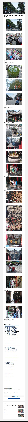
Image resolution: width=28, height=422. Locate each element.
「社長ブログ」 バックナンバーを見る (7, 393)
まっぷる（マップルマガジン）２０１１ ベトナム (9, 364)
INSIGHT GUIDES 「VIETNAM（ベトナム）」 (9, 362)
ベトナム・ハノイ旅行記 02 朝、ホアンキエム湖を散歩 (10, 348)
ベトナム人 (11, 392)
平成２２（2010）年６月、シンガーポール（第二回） (9, 375)
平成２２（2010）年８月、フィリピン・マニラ (9, 373)
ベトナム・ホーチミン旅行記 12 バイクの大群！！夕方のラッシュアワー (11, 336)
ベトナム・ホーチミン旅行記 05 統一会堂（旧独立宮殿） (10, 329)
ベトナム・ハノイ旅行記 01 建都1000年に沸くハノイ (9, 347)
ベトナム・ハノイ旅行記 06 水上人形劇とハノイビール (10, 352)
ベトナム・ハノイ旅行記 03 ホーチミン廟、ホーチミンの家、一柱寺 (11, 349)
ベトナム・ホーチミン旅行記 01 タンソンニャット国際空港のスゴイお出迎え (12, 325)
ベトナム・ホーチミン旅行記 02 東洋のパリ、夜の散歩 (10, 326)
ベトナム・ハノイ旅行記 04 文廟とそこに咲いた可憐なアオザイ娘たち (11, 350)
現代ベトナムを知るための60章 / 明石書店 (8, 367)
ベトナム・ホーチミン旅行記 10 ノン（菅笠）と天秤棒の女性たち (11, 334)
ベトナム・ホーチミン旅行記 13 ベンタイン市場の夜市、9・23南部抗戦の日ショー (12, 337)
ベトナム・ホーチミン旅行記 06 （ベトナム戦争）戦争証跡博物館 (10, 330)
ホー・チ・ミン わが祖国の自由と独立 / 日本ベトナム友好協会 (10, 365)
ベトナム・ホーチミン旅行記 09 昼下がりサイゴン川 (9, 333)
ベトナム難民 (17, 392)
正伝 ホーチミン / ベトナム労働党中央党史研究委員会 (9, 366)
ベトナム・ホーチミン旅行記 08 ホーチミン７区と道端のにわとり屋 (11, 332)
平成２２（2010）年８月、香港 (7, 374)
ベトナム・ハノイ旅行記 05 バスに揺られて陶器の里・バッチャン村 (11, 351)
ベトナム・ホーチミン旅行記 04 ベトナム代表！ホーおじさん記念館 (11, 328)
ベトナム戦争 (14, 392)
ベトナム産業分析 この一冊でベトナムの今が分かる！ (9, 363)
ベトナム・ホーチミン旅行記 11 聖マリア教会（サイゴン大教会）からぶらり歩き (12, 335)
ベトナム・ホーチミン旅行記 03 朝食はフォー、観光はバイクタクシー (11, 327)
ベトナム (9, 392)
